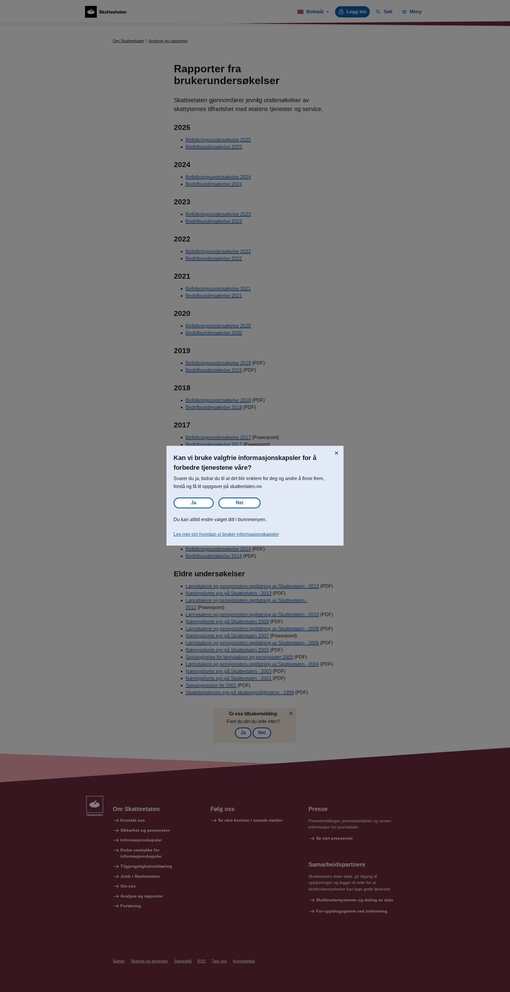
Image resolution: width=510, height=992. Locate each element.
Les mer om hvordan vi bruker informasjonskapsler (226, 534)
